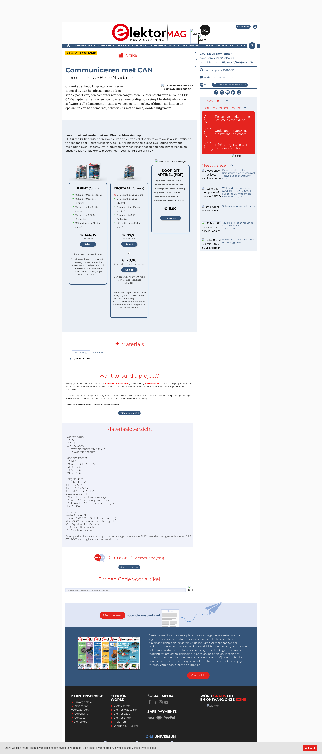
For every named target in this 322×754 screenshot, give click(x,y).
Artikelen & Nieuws (130, 45)
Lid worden (243, 26)
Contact (79, 717)
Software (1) (98, 352)
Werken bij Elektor (126, 725)
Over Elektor (122, 705)
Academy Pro (192, 45)
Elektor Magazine (125, 709)
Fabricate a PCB (130, 413)
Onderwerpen (83, 45)
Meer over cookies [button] (145, 747)
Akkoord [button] (310, 748)
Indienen (120, 721)
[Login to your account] (255, 27)
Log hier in (128, 150)
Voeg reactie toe (130, 567)
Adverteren (81, 721)
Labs (207, 45)
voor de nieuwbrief (131, 615)
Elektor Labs (122, 713)
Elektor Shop (122, 717)
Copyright (81, 713)
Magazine (105, 45)
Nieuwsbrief (224, 45)
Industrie (156, 45)
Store (241, 45)
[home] (69, 45)
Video (173, 45)
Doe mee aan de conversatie (231, 84)
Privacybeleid (83, 702)
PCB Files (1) (81, 352)
